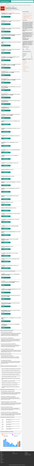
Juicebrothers (25, 68)
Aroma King (24, 61)
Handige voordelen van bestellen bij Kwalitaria (27, 18)
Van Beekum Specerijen (26, 71)
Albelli (1, 453)
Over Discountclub (15, 453)
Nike (1, 460)
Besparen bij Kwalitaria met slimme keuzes (27, 13)
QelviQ (24, 69)
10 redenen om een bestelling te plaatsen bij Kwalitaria (27, 16)
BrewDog (24, 63)
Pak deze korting (6, 124)
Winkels (1, 3)
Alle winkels (1, 462)
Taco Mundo (24, 70)
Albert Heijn (1, 454)
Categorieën (7, 3)
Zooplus (1, 461)
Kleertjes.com (2, 459)
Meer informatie (3, 18)
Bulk (23, 64)
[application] (11, 443)
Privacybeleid (26, 453)
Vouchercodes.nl (4, 1)
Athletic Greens (25, 62)
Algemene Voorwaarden (28, 454)
